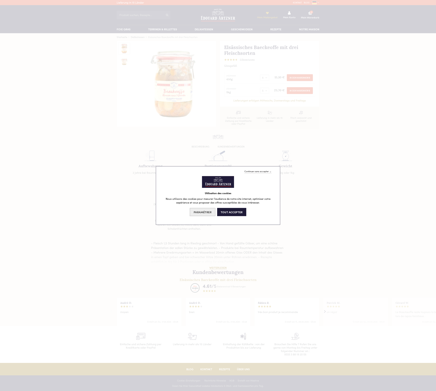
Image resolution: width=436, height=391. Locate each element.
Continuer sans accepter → (257, 171)
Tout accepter (232, 212)
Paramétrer (203, 212)
